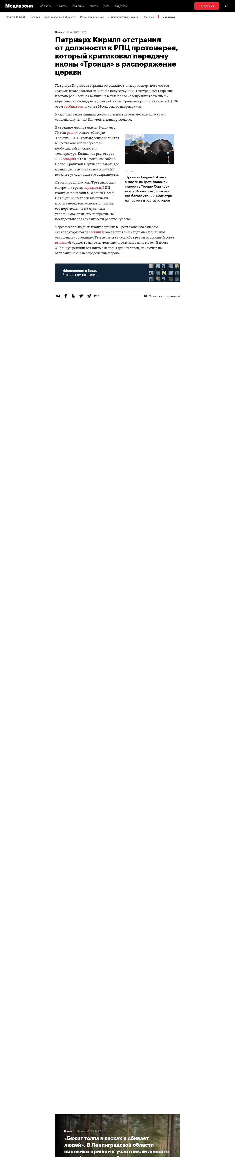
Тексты (94, 6)
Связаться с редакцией (164, 295)
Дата (106, 6)
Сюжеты (62, 6)
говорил (69, 159)
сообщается (73, 106)
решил (72, 132)
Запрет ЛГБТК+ (15, 17)
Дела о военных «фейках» (60, 17)
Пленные (148, 17)
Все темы (169, 16)
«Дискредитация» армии (123, 17)
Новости (46, 6)
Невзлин (35, 17)
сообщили (97, 232)
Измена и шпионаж (92, 17)
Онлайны (79, 6)
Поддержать (206, 6)
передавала (93, 187)
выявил (61, 242)
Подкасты (120, 6)
